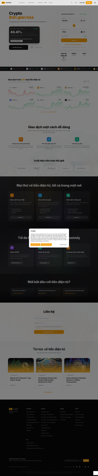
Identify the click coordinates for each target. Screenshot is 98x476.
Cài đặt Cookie (63, 244)
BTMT (45, 2)
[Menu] (95, 2)
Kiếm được (31, 2)
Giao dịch (22, 2)
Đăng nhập (82, 2)
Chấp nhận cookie (35, 244)
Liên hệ (50, 2)
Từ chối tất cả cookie (46, 244)
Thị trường (39, 2)
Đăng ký (89, 2)
